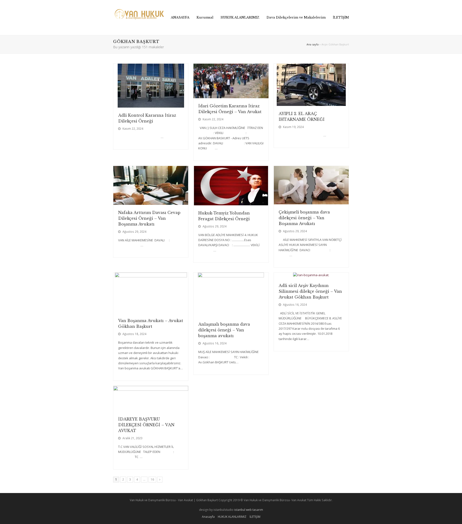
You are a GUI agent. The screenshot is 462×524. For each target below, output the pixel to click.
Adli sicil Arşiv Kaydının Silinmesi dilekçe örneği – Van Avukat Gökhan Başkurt (310, 291)
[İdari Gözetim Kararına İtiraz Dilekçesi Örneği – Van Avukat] (230, 95)
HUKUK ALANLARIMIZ (232, 517)
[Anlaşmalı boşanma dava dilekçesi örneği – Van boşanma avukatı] (231, 314)
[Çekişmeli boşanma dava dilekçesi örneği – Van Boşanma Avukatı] (311, 201)
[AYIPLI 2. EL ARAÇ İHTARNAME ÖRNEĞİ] (311, 103)
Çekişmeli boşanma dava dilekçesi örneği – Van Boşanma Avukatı (304, 218)
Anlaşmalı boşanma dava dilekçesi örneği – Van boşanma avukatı (224, 330)
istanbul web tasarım (248, 510)
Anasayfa (208, 517)
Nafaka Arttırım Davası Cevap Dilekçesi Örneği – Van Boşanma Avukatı (149, 218)
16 (153, 479)
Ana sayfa (313, 44)
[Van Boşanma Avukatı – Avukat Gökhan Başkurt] (151, 310)
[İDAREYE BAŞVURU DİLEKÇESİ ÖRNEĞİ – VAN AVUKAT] (150, 408)
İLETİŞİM (255, 517)
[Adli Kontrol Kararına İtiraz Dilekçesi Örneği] (151, 105)
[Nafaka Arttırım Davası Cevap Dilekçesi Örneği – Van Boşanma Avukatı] (150, 202)
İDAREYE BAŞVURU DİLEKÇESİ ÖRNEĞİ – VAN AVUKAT (146, 425)
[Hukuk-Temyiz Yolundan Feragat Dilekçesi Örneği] (231, 202)
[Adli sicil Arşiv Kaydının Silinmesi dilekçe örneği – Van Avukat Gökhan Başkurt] (311, 275)
